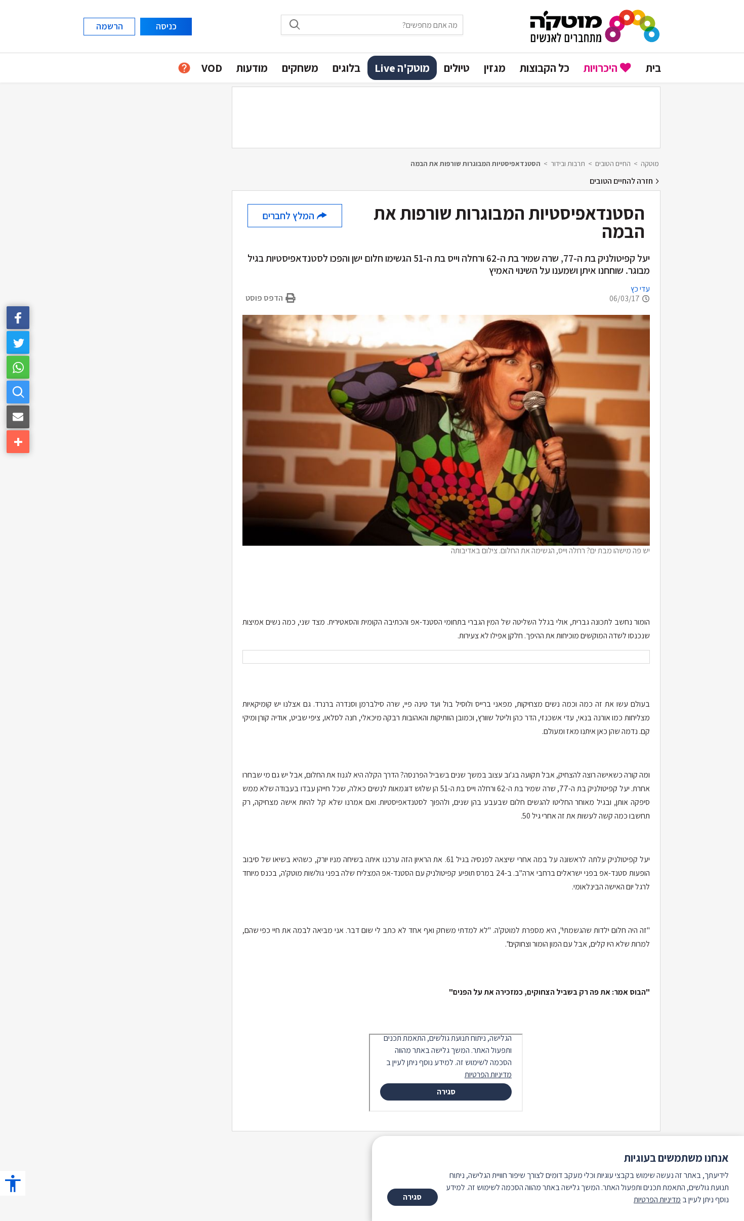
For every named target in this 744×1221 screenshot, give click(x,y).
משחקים (300, 68)
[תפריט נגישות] (12, 1183)
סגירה (412, 1197)
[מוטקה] (594, 25)
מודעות (252, 68)
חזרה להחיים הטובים (622, 181)
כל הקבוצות (544, 68)
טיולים (457, 68)
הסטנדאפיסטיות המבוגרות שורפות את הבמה (475, 163)
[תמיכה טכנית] (184, 68)
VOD (211, 68)
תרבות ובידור (568, 163)
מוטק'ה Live (402, 68)
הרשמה (109, 26)
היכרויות (600, 68)
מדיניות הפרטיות (657, 1199)
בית (653, 68)
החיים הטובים (613, 163)
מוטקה (650, 163)
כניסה (166, 26)
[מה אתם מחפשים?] (18, 392)
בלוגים (346, 68)
